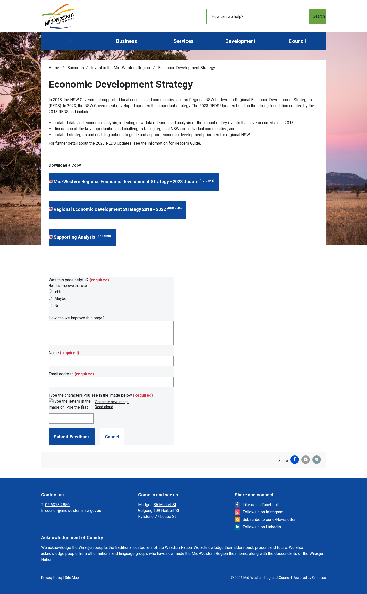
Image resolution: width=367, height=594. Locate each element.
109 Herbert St (166, 510)
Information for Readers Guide (174, 143)
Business (126, 41)
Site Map (72, 578)
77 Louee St (165, 516)
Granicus (319, 578)
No (56, 305)
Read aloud (104, 407)
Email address (71, 374)
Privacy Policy (52, 578)
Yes (57, 291)
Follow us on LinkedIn (262, 527)
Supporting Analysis (82, 237)
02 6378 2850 (57, 504)
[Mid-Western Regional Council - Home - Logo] (58, 16)
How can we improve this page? (76, 318)
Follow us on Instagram (263, 512)
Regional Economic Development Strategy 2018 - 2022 (118, 209)
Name (64, 352)
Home (54, 67)
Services (184, 41)
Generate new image (112, 402)
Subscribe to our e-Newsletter (269, 519)
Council (297, 41)
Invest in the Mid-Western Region (121, 67)
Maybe (60, 298)
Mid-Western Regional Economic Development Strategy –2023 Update (134, 181)
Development (240, 41)
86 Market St (165, 504)
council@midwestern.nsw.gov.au (73, 510)
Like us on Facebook (261, 504)
